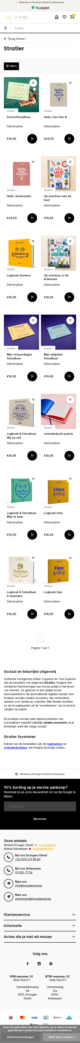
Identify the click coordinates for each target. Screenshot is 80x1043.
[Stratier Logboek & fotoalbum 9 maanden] (21, 569)
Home (20, 38)
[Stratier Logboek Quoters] (21, 253)
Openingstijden (43, 848)
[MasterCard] (22, 1018)
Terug (11, 38)
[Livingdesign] (15, 17)
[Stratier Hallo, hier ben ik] (58, 94)
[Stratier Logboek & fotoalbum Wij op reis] (21, 411)
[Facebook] (27, 964)
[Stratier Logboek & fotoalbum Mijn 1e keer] (21, 490)
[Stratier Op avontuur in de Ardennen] (58, 253)
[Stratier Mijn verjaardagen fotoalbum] (21, 332)
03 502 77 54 (23, 872)
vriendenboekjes (15, 747)
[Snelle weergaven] (32, 139)
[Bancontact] (46, 1018)
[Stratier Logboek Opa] (58, 569)
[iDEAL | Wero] (11, 1018)
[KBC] (69, 1018)
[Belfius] (57, 1018)
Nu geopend (47, 845)
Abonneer (40, 818)
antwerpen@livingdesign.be (33, 898)
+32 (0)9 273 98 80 (28, 859)
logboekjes (54, 743)
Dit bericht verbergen (20, 1037)
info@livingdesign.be (28, 885)
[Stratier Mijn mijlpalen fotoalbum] (58, 332)
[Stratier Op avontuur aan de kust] (58, 173)
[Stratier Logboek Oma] (58, 490)
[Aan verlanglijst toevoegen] (33, 83)
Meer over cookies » (61, 1037)
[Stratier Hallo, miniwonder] (21, 173)
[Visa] (34, 1018)
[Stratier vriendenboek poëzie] (58, 411)
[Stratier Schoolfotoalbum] (21, 94)
